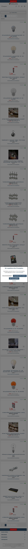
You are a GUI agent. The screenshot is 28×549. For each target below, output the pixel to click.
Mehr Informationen (19, 272)
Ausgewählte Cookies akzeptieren (20, 275)
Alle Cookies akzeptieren (14, 278)
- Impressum (14, 280)
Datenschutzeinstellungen (7, 275)
